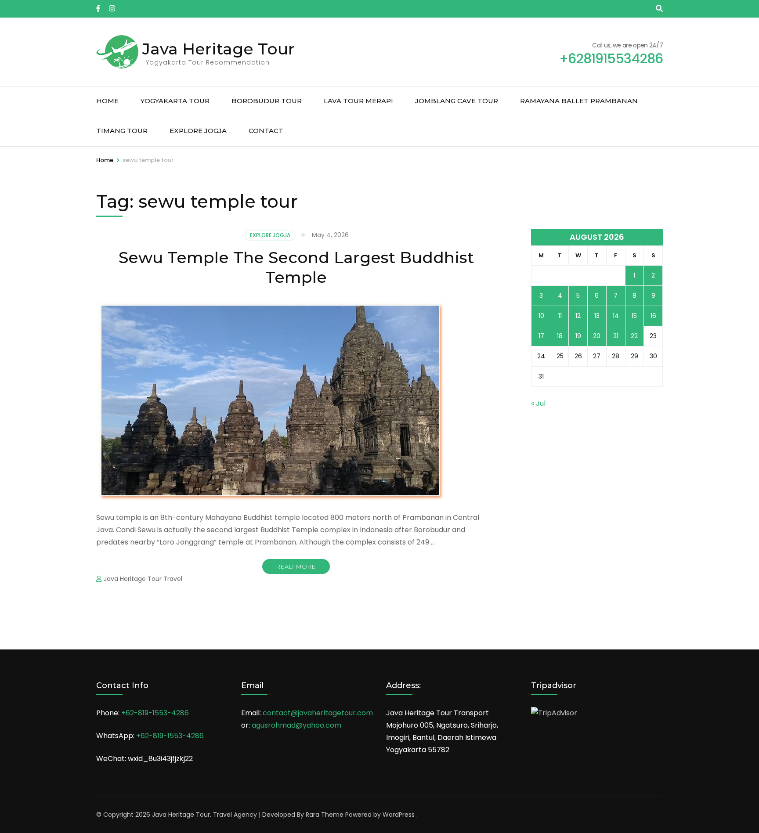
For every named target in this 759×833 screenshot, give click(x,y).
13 (597, 315)
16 (653, 315)
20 (596, 336)
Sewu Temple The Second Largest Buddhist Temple (296, 267)
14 (616, 315)
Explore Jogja (198, 130)
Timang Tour (122, 130)
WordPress (399, 814)
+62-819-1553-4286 (155, 713)
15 (634, 315)
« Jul (538, 403)
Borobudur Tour (266, 101)
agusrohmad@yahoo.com (296, 725)
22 (634, 336)
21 (615, 336)
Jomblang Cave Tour (456, 101)
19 (578, 336)
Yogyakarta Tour (175, 101)
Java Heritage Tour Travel (143, 578)
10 (541, 315)
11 (560, 315)
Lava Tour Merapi (358, 101)
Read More (296, 566)
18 (560, 336)
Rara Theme (324, 814)
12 (578, 315)
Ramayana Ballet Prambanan (579, 101)
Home (107, 101)
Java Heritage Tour (218, 48)
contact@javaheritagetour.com (318, 713)
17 (541, 336)
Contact (266, 130)
